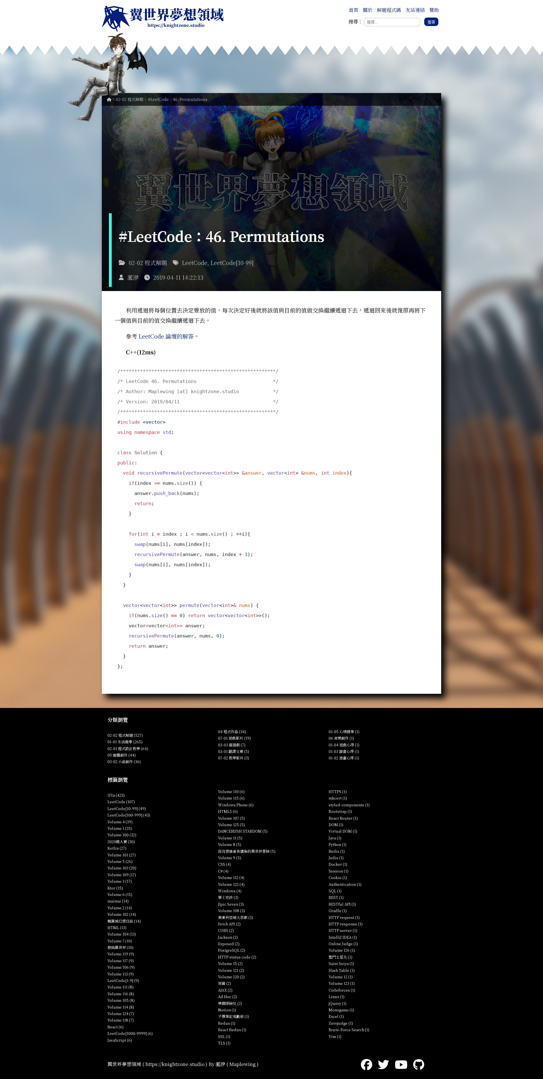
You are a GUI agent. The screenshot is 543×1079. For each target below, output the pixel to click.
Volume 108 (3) (231, 910)
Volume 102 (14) (121, 914)
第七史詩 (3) (228, 897)
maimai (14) (118, 901)
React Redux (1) (232, 1029)
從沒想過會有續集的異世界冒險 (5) (246, 851)
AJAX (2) (225, 990)
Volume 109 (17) (121, 874)
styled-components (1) (349, 804)
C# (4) (223, 871)
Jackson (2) (228, 937)
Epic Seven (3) (231, 904)
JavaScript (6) (119, 1040)
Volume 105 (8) (121, 1000)
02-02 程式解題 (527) (125, 735)
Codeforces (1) (342, 990)
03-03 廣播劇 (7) (231, 745)
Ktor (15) (115, 888)
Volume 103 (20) (121, 868)
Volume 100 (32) (121, 834)
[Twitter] (383, 1064)
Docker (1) (338, 864)
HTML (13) (116, 927)
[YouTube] (401, 1064)
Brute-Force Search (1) (349, 1029)
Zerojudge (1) (341, 1023)
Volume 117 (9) (120, 960)
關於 (367, 9)
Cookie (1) (338, 877)
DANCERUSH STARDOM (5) (243, 831)
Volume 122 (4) (231, 884)
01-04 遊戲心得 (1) (344, 745)
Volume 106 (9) (121, 967)
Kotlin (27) (116, 848)
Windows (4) (230, 890)
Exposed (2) (229, 943)
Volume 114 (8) (120, 1007)
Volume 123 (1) (342, 983)
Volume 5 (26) (120, 861)
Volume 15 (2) (230, 963)
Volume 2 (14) (119, 907)
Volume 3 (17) (119, 881)
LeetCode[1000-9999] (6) (130, 1033)
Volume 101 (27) (121, 855)
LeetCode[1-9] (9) (123, 980)
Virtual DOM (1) (343, 831)
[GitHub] (418, 1064)
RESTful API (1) (342, 904)
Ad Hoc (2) (227, 996)
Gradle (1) (338, 910)
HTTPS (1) (338, 791)
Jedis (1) (336, 857)
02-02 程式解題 (129, 99)
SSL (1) (224, 1036)
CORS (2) (226, 930)
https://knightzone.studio (174, 1063)
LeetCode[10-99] (232, 263)
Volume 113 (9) (120, 974)
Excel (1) (336, 1016)
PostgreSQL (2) (231, 950)
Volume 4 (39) (120, 821)
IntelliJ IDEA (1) (343, 937)
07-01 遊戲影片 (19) (234, 738)
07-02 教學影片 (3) (233, 758)
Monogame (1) (341, 1010)
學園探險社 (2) (230, 1003)
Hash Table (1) (342, 970)
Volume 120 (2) (231, 976)
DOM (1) (336, 824)
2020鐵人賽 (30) (121, 841)
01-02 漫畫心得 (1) (344, 758)
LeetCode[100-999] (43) (128, 815)
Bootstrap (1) (340, 811)
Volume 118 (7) (120, 1020)
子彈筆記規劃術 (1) (233, 1016)
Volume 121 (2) (231, 970)
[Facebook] (366, 1064)
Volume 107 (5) (231, 818)
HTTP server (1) (343, 930)
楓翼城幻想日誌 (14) (124, 921)
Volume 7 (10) (119, 941)
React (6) (115, 1027)
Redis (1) (337, 851)
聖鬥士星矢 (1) (340, 957)
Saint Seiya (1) (341, 963)
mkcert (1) (338, 798)
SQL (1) (335, 890)
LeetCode (194, 263)
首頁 (353, 9)
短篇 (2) (224, 983)
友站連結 (415, 9)
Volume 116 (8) (120, 993)
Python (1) (337, 844)
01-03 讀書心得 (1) (344, 751)
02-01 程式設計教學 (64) (127, 748)
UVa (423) (116, 795)
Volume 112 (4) (231, 877)
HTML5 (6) (228, 811)
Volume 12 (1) (341, 976)
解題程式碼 (389, 9)
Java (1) (335, 838)
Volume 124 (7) (120, 1013)
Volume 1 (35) (119, 828)
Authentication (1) (345, 884)
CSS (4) (224, 864)
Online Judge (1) (343, 943)
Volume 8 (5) (229, 844)
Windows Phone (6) (236, 804)
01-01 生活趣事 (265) (125, 741)
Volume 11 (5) (230, 838)
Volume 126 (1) (342, 950)
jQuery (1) (337, 1003)
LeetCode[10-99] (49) (126, 808)
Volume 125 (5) (231, 824)
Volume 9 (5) (229, 857)
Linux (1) (336, 996)
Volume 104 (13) (121, 934)
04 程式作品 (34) (232, 731)
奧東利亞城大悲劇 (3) (235, 917)
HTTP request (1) (344, 917)
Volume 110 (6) (231, 791)
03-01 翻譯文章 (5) (233, 751)
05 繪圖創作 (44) (121, 755)
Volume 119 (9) (120, 954)
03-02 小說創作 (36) (124, 761)
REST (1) (336, 897)
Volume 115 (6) (231, 798)
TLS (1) (224, 1043)
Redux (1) (226, 1023)
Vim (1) (335, 1036)
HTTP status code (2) (237, 957)
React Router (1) (343, 818)
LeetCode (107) (121, 801)
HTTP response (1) (346, 924)
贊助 (434, 9)
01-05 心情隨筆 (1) (344, 731)
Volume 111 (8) (120, 987)
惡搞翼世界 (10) (120, 947)
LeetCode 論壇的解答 (166, 336)
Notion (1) (227, 1010)
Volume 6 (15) (119, 894)
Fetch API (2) (229, 924)
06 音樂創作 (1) (341, 738)
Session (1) (338, 871)
